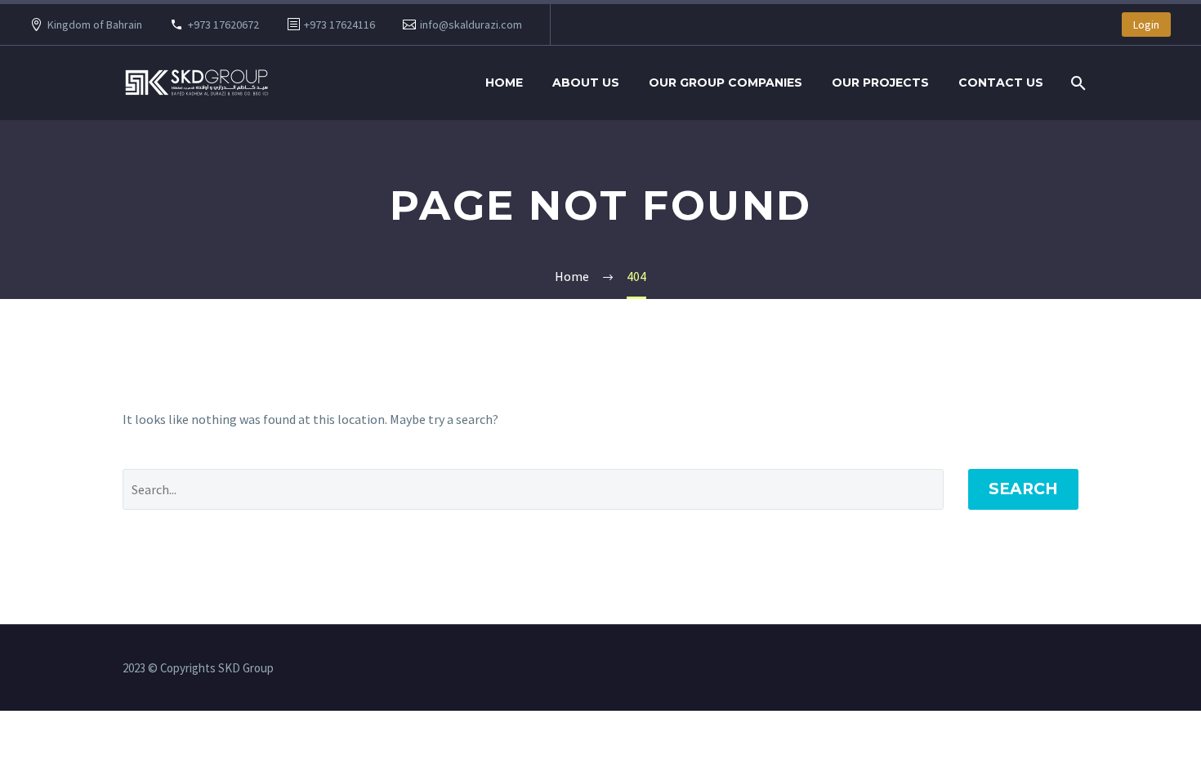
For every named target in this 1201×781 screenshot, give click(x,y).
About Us (585, 82)
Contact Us (1000, 82)
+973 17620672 (223, 24)
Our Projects (880, 82)
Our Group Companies (725, 82)
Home (504, 82)
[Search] (1076, 83)
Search (1023, 489)
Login (1146, 24)
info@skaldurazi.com (471, 24)
